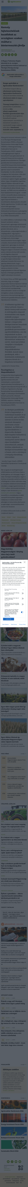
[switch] (22, 593)
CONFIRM (8, 619)
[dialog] (14, 593)
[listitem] (14, 590)
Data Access (14, 624)
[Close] (25, 562)
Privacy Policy (22, 624)
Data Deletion (5, 624)
